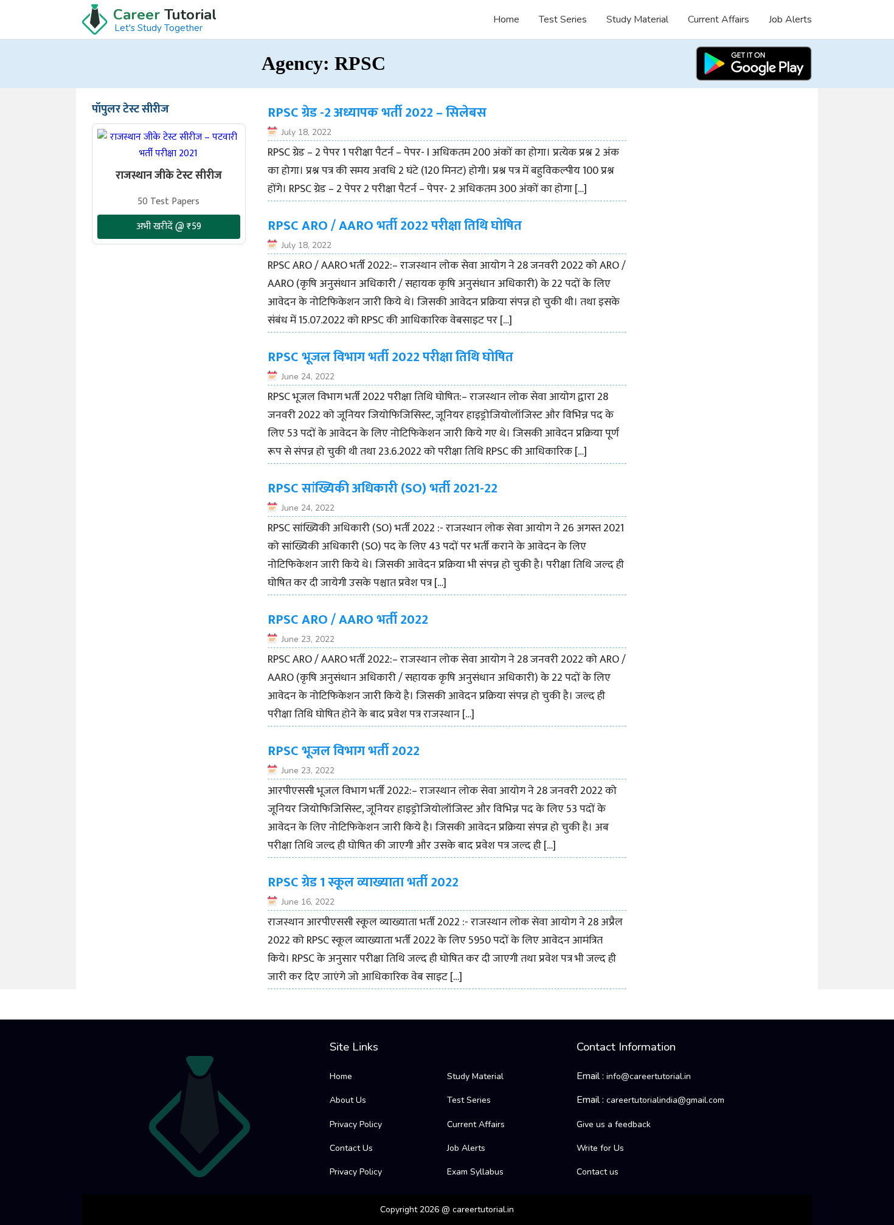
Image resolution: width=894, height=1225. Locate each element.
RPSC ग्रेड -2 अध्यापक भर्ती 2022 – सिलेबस (377, 113)
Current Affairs (718, 19)
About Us (348, 1100)
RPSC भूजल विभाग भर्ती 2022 (344, 751)
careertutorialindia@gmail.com (665, 1100)
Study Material (637, 19)
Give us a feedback (614, 1124)
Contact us (598, 1172)
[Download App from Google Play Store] (754, 63)
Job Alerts (790, 19)
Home (506, 19)
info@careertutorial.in (648, 1076)
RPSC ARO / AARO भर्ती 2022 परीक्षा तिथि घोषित (395, 226)
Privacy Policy (356, 1124)
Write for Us (600, 1148)
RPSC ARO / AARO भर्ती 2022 (348, 620)
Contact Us (351, 1148)
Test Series (563, 19)
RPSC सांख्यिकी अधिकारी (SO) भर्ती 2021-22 (382, 488)
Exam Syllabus (475, 1172)
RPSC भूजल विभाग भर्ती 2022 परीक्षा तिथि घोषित (390, 357)
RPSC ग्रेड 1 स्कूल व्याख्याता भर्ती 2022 (363, 882)
